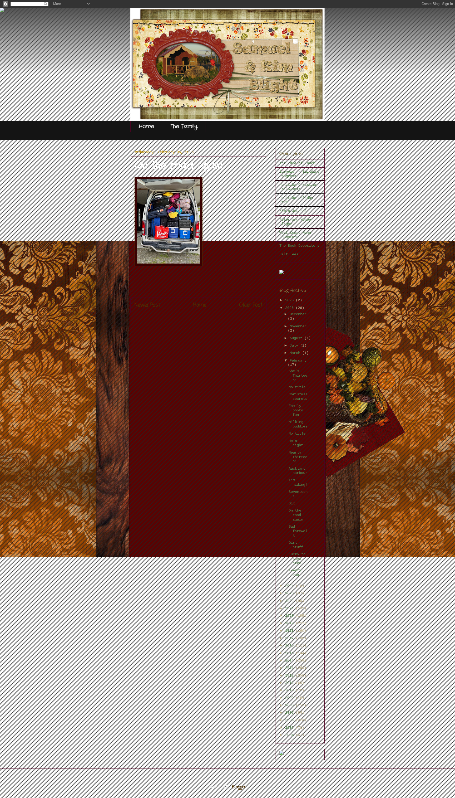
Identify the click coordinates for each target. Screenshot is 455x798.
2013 (290, 668)
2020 (290, 616)
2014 (290, 660)
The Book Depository (299, 246)
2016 (290, 645)
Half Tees (288, 254)
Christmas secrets (298, 396)
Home (146, 126)
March (296, 353)
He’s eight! (297, 443)
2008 (290, 705)
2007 (290, 713)
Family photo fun (296, 410)
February (298, 360)
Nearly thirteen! (298, 457)
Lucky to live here (297, 558)
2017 (290, 638)
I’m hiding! (298, 482)
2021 (290, 608)
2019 (290, 623)
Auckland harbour (298, 470)
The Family (183, 126)
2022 (290, 601)
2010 (290, 690)
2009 (290, 698)
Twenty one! (295, 572)
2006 (290, 720)
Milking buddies (298, 424)
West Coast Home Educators (295, 235)
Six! (293, 503)
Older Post (251, 305)
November (298, 326)
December (298, 314)
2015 (290, 653)
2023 (290, 593)
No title (297, 387)
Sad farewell (298, 531)
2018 (290, 631)
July (295, 345)
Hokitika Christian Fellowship (298, 187)
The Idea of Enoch (297, 163)
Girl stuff (296, 545)
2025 (290, 308)
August (297, 338)
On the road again (296, 515)
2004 (290, 735)
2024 (290, 586)
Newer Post (147, 305)
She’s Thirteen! (298, 375)
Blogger (239, 787)
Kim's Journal (293, 211)
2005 (290, 728)
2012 (290, 675)
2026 (290, 300)
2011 (290, 683)
